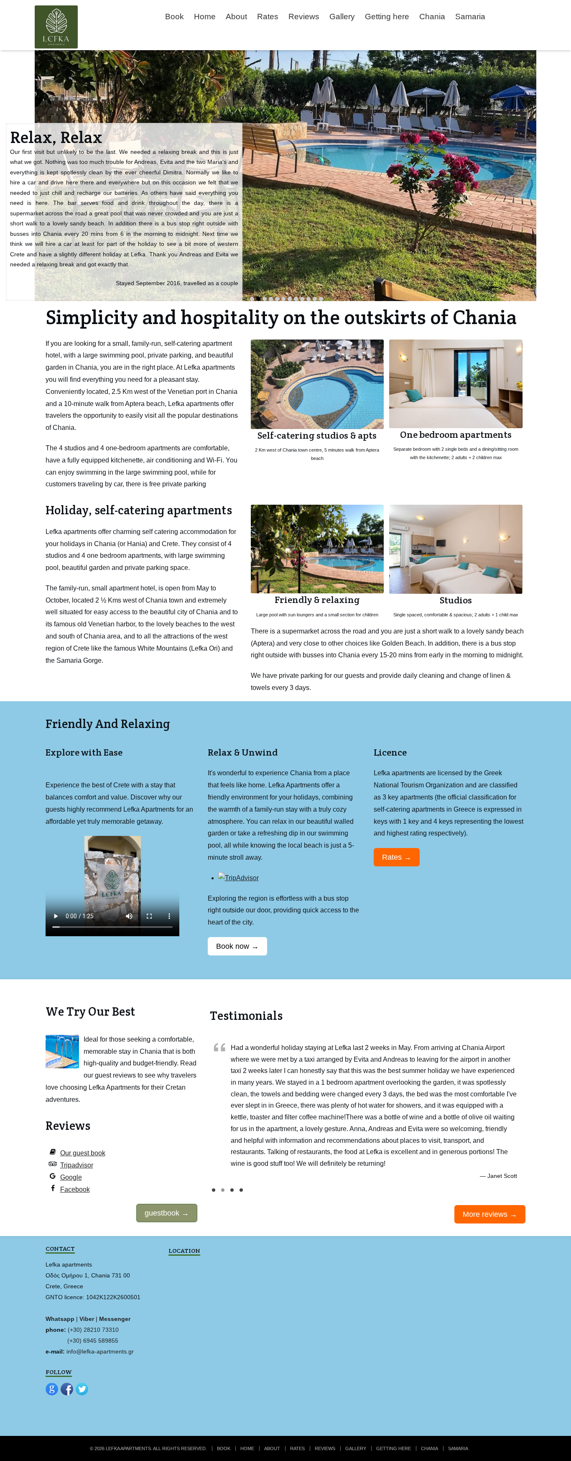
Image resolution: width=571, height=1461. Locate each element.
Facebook (75, 1189)
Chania (432, 16)
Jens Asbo (241, 1193)
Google (71, 1177)
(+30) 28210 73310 (93, 1329)
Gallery (342, 16)
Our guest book (82, 1153)
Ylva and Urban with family (232, 1193)
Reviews (303, 16)
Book (174, 16)
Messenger (114, 1318)
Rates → (396, 857)
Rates (267, 16)
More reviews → (490, 1214)
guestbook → (167, 1213)
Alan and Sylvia (213, 1193)
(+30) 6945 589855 (92, 1340)
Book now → (237, 946)
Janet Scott (222, 1193)
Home (205, 16)
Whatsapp (60, 1318)
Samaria (470, 16)
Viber (86, 1318)
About (236, 16)
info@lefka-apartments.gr (99, 1351)
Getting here (387, 16)
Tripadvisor (76, 1165)
